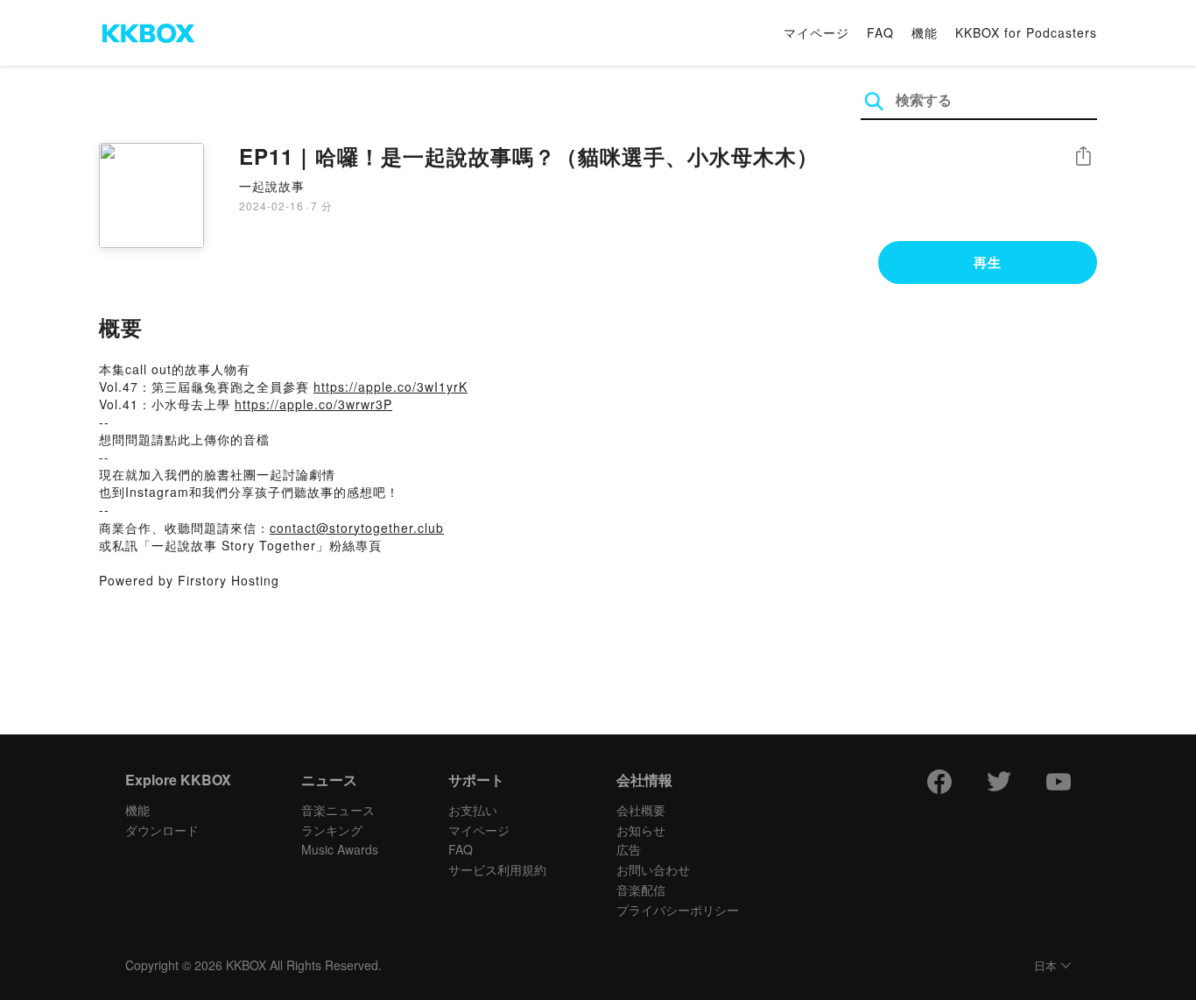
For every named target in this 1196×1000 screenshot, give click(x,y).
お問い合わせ (653, 869)
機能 (924, 32)
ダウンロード (162, 830)
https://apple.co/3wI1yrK (390, 386)
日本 (1045, 966)
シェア (1083, 156)
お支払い (472, 810)
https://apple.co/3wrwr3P (313, 404)
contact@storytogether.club (357, 527)
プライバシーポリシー (677, 909)
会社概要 (640, 810)
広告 (628, 849)
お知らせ (640, 830)
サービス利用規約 (497, 869)
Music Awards (339, 849)
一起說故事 (272, 186)
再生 (988, 262)
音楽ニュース (338, 810)
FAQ (880, 32)
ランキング (331, 830)
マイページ (816, 32)
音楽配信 (640, 889)
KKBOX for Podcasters (1026, 32)
